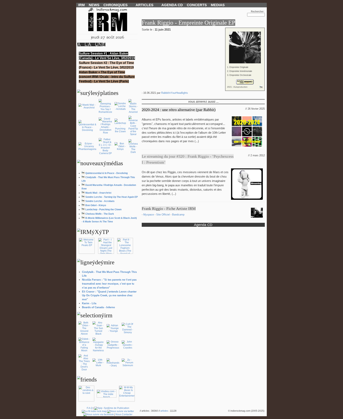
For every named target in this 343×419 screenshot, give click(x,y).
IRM (81, 5)
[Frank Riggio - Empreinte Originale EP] (203, 45)
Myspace (149, 214)
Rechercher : (258, 11)
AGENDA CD (172, 5)
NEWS (94, 5)
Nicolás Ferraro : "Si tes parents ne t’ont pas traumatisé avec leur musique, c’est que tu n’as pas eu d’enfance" (109, 283)
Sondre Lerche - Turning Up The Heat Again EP (111, 197)
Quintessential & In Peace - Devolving (106, 173)
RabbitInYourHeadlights (174, 92)
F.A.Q (89, 408)
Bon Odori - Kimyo (95, 205)
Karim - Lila (89, 303)
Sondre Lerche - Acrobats (100, 201)
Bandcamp (178, 214)
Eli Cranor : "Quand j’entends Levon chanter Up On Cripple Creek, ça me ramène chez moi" (109, 295)
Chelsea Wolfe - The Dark (99, 213)
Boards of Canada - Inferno (98, 307)
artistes (164, 410)
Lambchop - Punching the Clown (103, 209)
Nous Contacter (124, 414)
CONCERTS (197, 5)
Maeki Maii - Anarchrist (98, 192)
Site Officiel (163, 214)
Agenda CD (203, 225)
